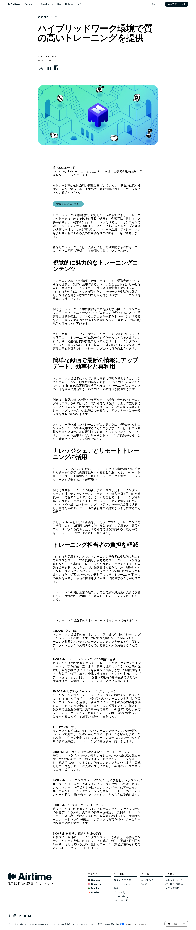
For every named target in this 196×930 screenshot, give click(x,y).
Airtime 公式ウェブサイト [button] (68, 204)
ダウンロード (121, 900)
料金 (59, 4)
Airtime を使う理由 (123, 880)
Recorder (96, 884)
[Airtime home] (14, 4)
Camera (95, 880)
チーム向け (120, 892)
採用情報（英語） (174, 884)
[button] (176, 4)
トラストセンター (81, 924)
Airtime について (73, 4)
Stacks (95, 888)
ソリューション (122, 884)
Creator (95, 892)
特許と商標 (96, 924)
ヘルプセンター (148, 880)
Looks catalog (121, 896)
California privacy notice (41, 924)
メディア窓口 (172, 888)
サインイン (156, 4)
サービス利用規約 (62, 924)
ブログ (143, 884)
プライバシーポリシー (18, 924)
